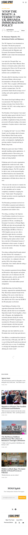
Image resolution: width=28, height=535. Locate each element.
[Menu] (26, 2)
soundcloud (23, 523)
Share (23, 30)
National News (6, 8)
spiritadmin (10, 29)
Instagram (15, 523)
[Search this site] (23, 2)
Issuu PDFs (19, 520)
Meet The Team (10, 520)
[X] (12, 509)
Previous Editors (8, 522)
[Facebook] (15, 509)
